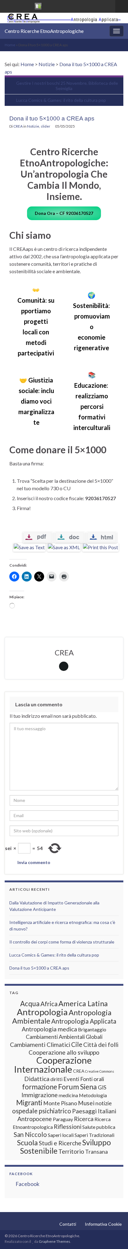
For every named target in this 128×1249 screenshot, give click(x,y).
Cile (76, 1044)
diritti (56, 1079)
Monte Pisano (60, 1103)
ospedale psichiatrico (41, 1111)
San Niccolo (30, 1134)
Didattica (36, 1078)
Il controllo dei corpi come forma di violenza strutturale (61, 941)
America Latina (83, 1003)
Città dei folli (100, 1044)
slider (45, 126)
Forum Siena (77, 1086)
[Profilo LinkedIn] (27, 5)
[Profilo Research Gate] (38, 5)
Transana (96, 1151)
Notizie (47, 64)
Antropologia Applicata (83, 1021)
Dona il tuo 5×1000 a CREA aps (39, 968)
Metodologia (93, 1095)
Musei (86, 1102)
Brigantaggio (92, 1029)
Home (10, 45)
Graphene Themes (54, 1241)
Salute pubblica (98, 1127)
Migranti (29, 1102)
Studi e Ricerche (60, 1143)
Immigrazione (39, 1094)
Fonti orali (92, 1079)
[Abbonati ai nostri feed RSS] (8, 5)
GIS (102, 1087)
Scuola (27, 1142)
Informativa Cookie (103, 1224)
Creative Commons (99, 1071)
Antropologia (42, 1012)
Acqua (29, 1003)
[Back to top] (114, 1235)
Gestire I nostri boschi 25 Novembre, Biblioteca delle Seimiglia (67, 85)
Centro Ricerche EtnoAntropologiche (44, 31)
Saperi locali (61, 1135)
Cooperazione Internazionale (53, 1065)
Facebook (21, 1173)
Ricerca (84, 1118)
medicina (68, 1095)
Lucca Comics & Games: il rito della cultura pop (61, 100)
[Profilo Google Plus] (49, 5)
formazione (39, 1087)
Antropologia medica (49, 1029)
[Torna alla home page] (64, 18)
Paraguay (63, 1119)
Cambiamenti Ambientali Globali (64, 1037)
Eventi (71, 1079)
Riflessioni (67, 1126)
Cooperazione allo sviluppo (64, 1052)
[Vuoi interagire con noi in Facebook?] (18, 5)
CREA (18, 126)
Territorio (71, 1151)
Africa (48, 1003)
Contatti (67, 1224)
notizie (103, 1103)
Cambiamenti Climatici (40, 1044)
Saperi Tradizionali (94, 1135)
